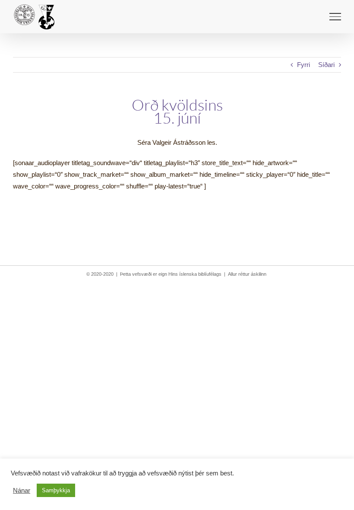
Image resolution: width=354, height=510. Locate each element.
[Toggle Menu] (335, 16)
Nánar (21, 490)
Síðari (326, 64)
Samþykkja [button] (56, 490)
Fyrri (303, 64)
